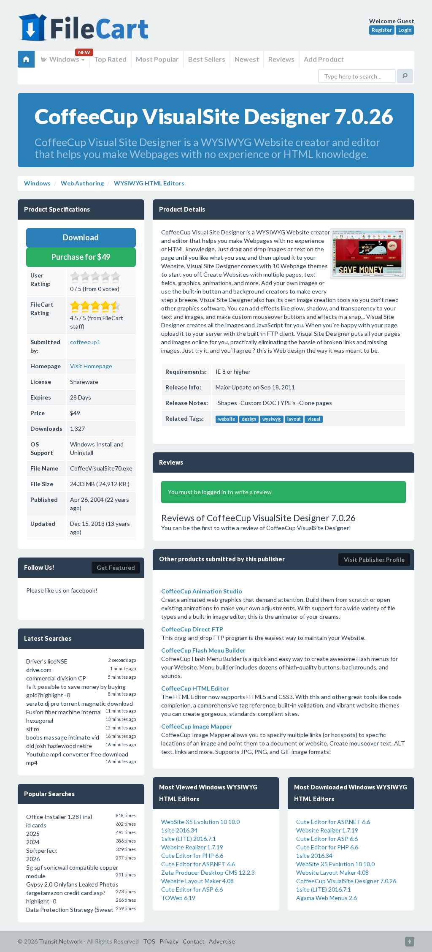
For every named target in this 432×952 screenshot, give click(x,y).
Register (382, 30)
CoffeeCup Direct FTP (192, 629)
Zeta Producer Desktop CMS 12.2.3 (208, 872)
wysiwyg (271, 419)
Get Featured (116, 567)
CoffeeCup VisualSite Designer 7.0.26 (346, 880)
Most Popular (157, 59)
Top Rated (110, 59)
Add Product (324, 59)
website (226, 419)
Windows (64, 59)
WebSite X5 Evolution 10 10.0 (200, 821)
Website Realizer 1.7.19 (192, 847)
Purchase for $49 (80, 256)
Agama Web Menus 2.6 (326, 897)
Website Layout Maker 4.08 (197, 880)
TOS (149, 941)
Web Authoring (81, 183)
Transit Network (60, 941)
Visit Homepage (91, 366)
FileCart (85, 32)
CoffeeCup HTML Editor (195, 688)
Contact (194, 941)
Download (81, 237)
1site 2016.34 (179, 830)
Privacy (168, 941)
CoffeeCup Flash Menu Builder (203, 650)
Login (404, 30)
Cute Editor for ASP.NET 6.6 (198, 864)
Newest (247, 59)
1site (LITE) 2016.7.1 (188, 838)
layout (294, 419)
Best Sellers (206, 59)
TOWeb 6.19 (178, 897)
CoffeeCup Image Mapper (196, 726)
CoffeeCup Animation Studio (201, 591)
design (249, 419)
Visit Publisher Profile (374, 559)
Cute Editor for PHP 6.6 (192, 855)
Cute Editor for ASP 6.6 (192, 889)
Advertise (222, 941)
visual (314, 419)
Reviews (281, 59)
